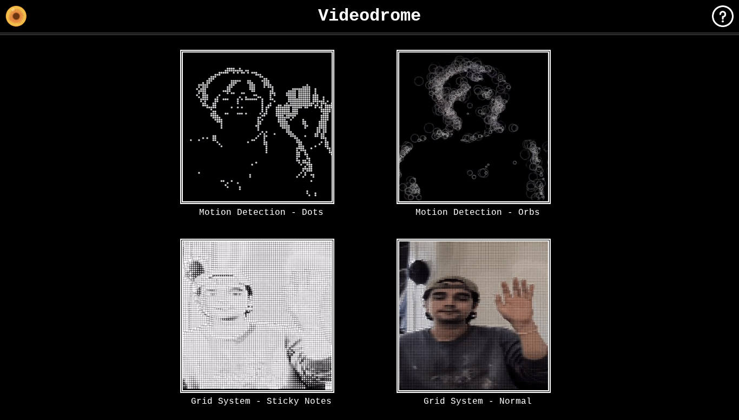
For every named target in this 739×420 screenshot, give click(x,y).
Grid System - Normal (478, 401)
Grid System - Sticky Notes (261, 401)
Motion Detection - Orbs (477, 212)
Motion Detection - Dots (261, 212)
